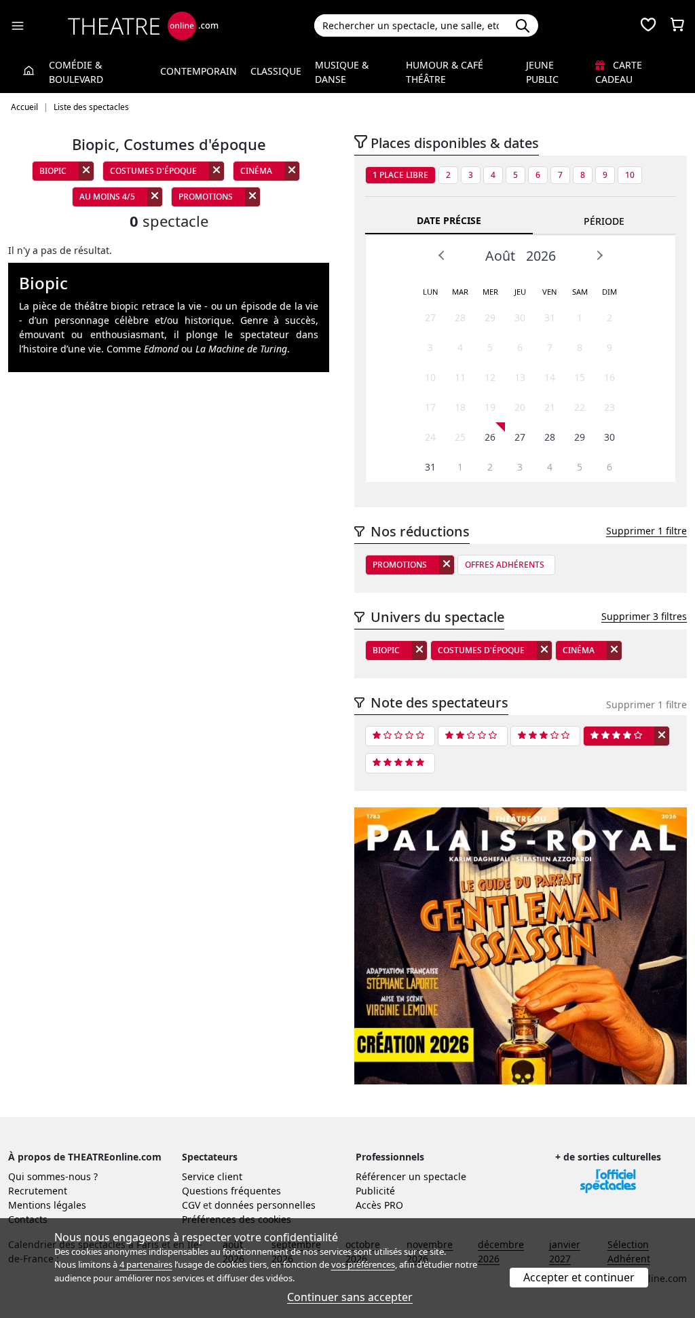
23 (609, 407)
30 (519, 317)
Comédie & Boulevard (76, 72)
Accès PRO (379, 1204)
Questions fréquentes (231, 1190)
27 (430, 317)
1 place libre (400, 175)
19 (490, 407)
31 (549, 317)
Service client (212, 1176)
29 (490, 317)
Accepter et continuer (579, 1277)
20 (519, 407)
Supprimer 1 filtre (646, 530)
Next (599, 255)
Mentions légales (47, 1204)
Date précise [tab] (449, 220)
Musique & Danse (342, 72)
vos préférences (363, 1264)
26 (490, 437)
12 (490, 377)
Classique (275, 71)
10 (630, 175)
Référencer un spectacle (411, 1176)
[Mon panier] (677, 26)
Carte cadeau (618, 72)
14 (549, 377)
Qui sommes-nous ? (53, 1176)
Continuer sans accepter (350, 1296)
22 (579, 407)
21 (549, 407)
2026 (541, 255)
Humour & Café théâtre (444, 72)
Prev (442, 255)
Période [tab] (604, 221)
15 (579, 377)
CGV (191, 1204)
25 (460, 437)
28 (460, 317)
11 (460, 377)
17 (430, 407)
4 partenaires (145, 1264)
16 (609, 377)
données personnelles (265, 1204)
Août (500, 255)
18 (460, 407)
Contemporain (198, 71)
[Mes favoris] (648, 26)
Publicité (375, 1190)
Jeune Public (542, 72)
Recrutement (37, 1190)
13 (519, 377)
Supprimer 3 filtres (644, 616)
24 (430, 437)
